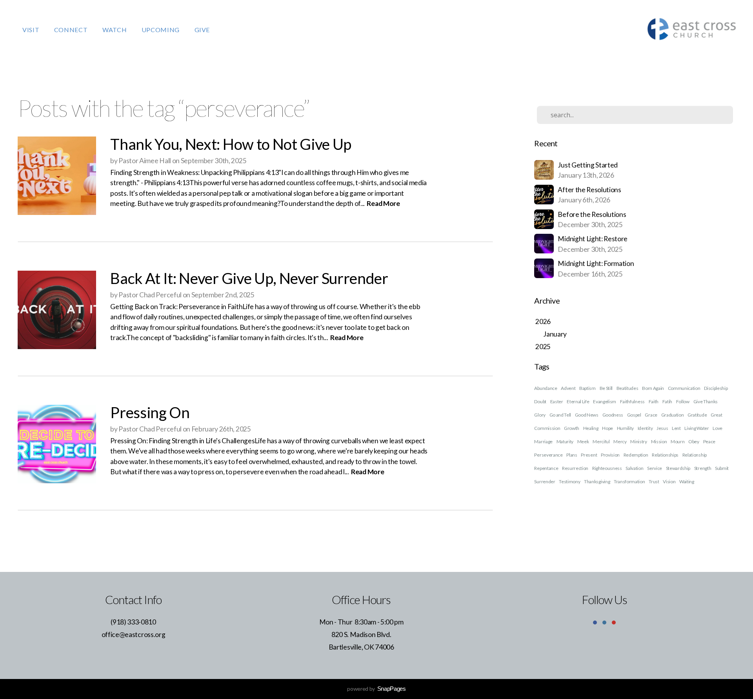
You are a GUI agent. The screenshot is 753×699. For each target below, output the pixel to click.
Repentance (546, 468)
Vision (669, 481)
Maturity (565, 441)
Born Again (653, 388)
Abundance (545, 388)
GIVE (202, 29)
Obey (693, 441)
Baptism (587, 388)
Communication (684, 388)
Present (589, 455)
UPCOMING (161, 29)
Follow (682, 401)
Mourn (677, 441)
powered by (376, 688)
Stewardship (678, 468)
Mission (659, 441)
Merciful (601, 441)
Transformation (629, 481)
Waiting (686, 481)
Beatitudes (627, 388)
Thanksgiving (597, 481)
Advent (568, 388)
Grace (651, 415)
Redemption (636, 455)
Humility (625, 428)
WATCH (115, 29)
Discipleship (716, 388)
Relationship (694, 455)
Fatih (667, 401)
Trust (654, 481)
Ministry (638, 441)
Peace (709, 441)
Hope (607, 428)
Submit (722, 468)
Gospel (634, 415)
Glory (539, 415)
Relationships (665, 455)
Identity (645, 428)
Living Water (696, 428)
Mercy (619, 441)
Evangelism (604, 401)
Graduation (672, 415)
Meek (583, 441)
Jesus (662, 428)
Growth (571, 428)
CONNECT (71, 29)
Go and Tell (560, 415)
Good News (586, 415)
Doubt (540, 401)
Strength (702, 468)
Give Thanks (705, 401)
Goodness (612, 415)
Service (654, 468)
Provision (610, 455)
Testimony (569, 481)
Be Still (606, 388)
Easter (556, 401)
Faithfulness (632, 401)
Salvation (634, 468)
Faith (653, 401)
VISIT (31, 29)
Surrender (544, 481)
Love (717, 428)
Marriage (543, 441)
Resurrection (575, 468)
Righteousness (607, 468)
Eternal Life (578, 401)
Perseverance (548, 455)
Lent (676, 428)
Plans (571, 455)
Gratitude (697, 415)
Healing (590, 428)
